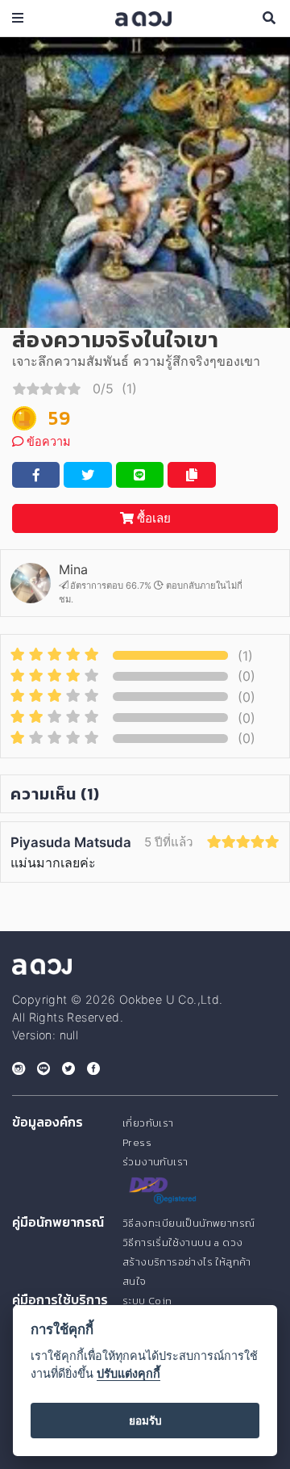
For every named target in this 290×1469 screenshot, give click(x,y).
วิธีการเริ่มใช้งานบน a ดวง (182, 1242)
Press (136, 1142)
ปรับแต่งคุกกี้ (128, 1373)
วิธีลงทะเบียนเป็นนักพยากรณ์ (188, 1223)
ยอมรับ (145, 1420)
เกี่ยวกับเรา (148, 1123)
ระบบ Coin (147, 1300)
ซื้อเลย (152, 518)
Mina (73, 569)
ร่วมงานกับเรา (155, 1161)
